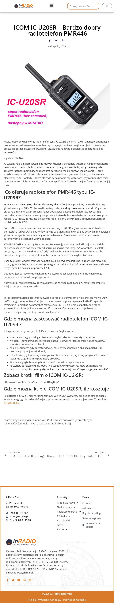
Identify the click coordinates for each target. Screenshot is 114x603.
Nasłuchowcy (64, 507)
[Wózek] (107, 6)
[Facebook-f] (7, 580)
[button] (51, 5)
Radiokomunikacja (67, 511)
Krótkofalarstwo (66, 502)
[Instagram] (24, 580)
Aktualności (63, 520)
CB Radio (62, 516)
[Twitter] (13, 580)
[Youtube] (18, 580)
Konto (60, 529)
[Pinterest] (30, 580)
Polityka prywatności (74, 599)
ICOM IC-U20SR (12, 403)
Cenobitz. (55, 599)
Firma (60, 525)
